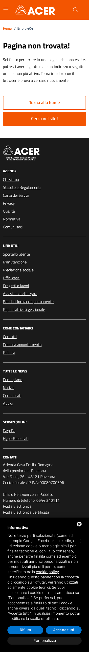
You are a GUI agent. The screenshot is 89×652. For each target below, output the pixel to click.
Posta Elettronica (17, 506)
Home (7, 28)
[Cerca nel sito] (76, 10)
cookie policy (47, 571)
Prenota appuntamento (22, 345)
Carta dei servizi (16, 195)
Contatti (10, 337)
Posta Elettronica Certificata (26, 512)
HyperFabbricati (15, 438)
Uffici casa (11, 278)
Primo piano (12, 380)
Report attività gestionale (24, 309)
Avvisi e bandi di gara (20, 294)
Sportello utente (16, 254)
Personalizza (44, 640)
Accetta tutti (63, 630)
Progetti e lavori (16, 286)
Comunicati (12, 395)
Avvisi (8, 403)
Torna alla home (44, 102)
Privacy (9, 203)
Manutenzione (15, 262)
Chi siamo (11, 179)
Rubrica (9, 352)
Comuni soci (12, 227)
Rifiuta (25, 630)
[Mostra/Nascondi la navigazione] (6, 9)
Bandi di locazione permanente (28, 301)
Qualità (9, 211)
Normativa (11, 219)
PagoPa (9, 431)
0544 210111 (48, 500)
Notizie (8, 388)
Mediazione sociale (18, 270)
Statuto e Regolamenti (22, 187)
